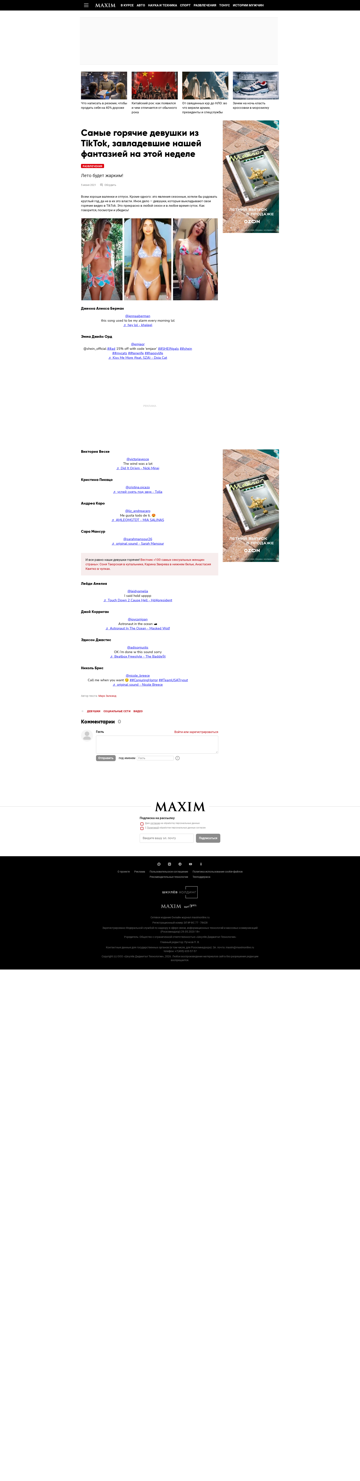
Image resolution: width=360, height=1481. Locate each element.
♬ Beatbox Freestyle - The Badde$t (138, 656)
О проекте (124, 871)
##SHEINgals (168, 348)
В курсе (127, 5)
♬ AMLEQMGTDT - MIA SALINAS (138, 520)
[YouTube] (190, 863)
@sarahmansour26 (137, 539)
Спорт (185, 5)
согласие (155, 823)
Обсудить (110, 184)
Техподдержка (201, 876)
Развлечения (205, 5)
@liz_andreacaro (137, 511)
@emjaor (138, 344)
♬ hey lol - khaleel (137, 325)
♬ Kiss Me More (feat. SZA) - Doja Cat (137, 357)
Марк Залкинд (107, 695)
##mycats (119, 353)
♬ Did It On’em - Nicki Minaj (137, 468)
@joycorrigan (138, 619)
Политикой (153, 827)
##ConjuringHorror (144, 680)
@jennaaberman (137, 316)
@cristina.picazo (138, 487)
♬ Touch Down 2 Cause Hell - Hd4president (138, 600)
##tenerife (136, 353)
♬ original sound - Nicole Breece (138, 684)
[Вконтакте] (169, 863)
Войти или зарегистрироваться (196, 732)
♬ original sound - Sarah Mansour (138, 543)
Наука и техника (162, 5)
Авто (141, 5)
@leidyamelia (138, 591)
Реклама (139, 871)
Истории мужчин (248, 5)
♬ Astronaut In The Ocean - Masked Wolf (138, 628)
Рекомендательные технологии (169, 876)
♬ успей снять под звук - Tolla (137, 492)
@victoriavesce (138, 459)
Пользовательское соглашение (169, 871)
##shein (186, 348)
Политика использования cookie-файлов (218, 871)
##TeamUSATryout (173, 680)
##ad (111, 348)
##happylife (154, 353)
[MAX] (159, 863)
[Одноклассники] (201, 863)
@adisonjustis (137, 647)
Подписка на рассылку (157, 818)
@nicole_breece (138, 675)
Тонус (224, 5)
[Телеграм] (180, 863)
